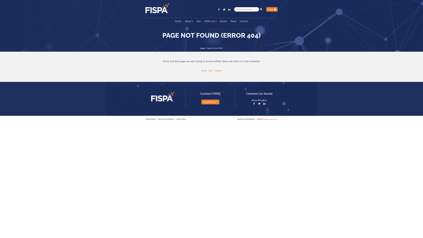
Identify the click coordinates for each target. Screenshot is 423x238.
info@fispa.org (209, 102)
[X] (224, 9)
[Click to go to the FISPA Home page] (157, 12)
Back (211, 70)
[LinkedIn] (229, 9)
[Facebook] (219, 9)
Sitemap (218, 70)
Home (202, 48)
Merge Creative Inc (270, 119)
